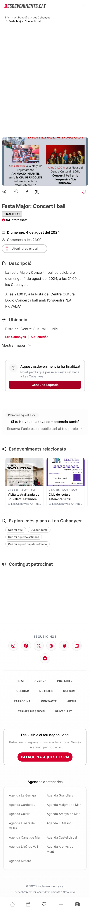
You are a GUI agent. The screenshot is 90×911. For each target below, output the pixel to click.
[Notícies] (77, 904)
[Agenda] (28, 904)
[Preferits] (44, 904)
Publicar (22, 691)
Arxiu (71, 701)
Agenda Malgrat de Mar (64, 804)
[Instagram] (13, 646)
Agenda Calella (19, 814)
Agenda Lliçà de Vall (23, 846)
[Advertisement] (45, 80)
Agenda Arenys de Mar (63, 814)
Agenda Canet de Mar (24, 837)
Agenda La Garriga (22, 795)
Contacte (49, 701)
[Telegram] (6, 192)
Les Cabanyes (41, 17)
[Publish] (61, 904)
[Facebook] (27, 191)
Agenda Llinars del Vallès (22, 825)
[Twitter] (39, 646)
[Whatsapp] (16, 192)
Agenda (41, 680)
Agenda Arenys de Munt (60, 849)
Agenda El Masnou (60, 823)
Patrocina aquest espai (45, 757)
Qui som (69, 691)
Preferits (64, 680)
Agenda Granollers (60, 795)
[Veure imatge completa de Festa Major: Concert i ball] (45, 161)
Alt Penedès (21, 17)
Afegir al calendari (25, 248)
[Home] (12, 904)
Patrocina (22, 701)
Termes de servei (31, 711)
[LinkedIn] (77, 646)
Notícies (46, 691)
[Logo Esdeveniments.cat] (25, 6)
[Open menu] (83, 6)
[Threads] (51, 646)
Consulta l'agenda (45, 385)
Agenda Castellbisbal (62, 837)
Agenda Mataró (20, 861)
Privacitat (63, 711)
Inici (7, 17)
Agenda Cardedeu (22, 804)
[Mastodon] (64, 646)
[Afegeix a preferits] (84, 191)
